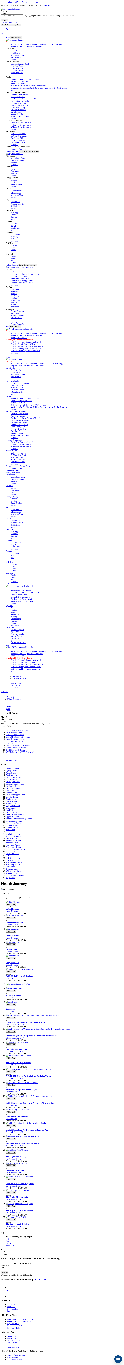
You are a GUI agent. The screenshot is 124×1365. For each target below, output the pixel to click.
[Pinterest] (7, 1296)
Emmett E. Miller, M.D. (18, 737)
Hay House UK (13, 1324)
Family (11, 799)
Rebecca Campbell (18, 315)
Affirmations (15, 289)
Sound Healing (16, 184)
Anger (11, 773)
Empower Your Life (18, 149)
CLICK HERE (40, 1279)
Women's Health (15, 875)
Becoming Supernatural (20, 64)
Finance (14, 173)
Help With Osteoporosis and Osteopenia (22, 1090)
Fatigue (11, 801)
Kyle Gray (15, 313)
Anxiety (14, 245)
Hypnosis (12, 817)
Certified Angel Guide (19, 276)
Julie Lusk (13, 743)
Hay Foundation (13, 1309)
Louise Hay (11, 1307)
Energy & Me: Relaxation (16, 1170)
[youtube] (7, 1294)
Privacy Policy (12, 1357)
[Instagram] (7, 1290)
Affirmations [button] (11, 475)
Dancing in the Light (14, 922)
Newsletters (16, 676)
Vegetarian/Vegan (17, 195)
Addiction (12, 769)
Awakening (15, 256)
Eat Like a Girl (16, 112)
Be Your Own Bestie (19, 103)
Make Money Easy (18, 108)
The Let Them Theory (19, 94)
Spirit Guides (14, 862)
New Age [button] (9, 529)
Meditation (13, 834)
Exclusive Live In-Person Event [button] (18, 466)
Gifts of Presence (12, 909)
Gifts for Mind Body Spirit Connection (25, 351)
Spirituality (15, 296)
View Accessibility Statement (28, 2)
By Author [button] (10, 627)
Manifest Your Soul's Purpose (22, 283)
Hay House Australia (15, 1326)
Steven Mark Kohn (16, 748)
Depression (13, 788)
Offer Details (12, 1343)
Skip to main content (9, 2)
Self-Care (12, 856)
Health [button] (8, 507)
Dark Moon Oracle (18, 142)
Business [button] (9, 486)
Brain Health (13, 777)
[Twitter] (7, 1292)
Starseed (14, 217)
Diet (10, 790)
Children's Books (17, 70)
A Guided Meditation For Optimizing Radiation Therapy (29, 1076)
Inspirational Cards (18, 55)
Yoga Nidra (10, 1009)
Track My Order (13, 1341)
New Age (12, 838)
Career (13, 169)
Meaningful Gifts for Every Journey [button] (19, 658)
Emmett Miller (14, 741)
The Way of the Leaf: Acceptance (19, 1211)
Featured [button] (9, 361)
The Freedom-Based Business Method (25, 99)
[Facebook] (7, 1287)
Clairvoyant (13, 782)
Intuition (14, 294)
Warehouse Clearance (19, 338)
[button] (3, 13)
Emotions (14, 291)
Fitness (11, 803)
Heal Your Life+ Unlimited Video (20, 1319)
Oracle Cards (16, 51)
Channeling (15, 215)
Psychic (11, 851)
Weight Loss (13, 871)
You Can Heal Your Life (20, 116)
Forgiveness (13, 806)
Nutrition (12, 843)
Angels (13, 226)
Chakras (14, 180)
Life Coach (13, 832)
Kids (10, 830)
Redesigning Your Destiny (21, 272)
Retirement (12, 854)
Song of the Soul (12, 963)
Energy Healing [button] (12, 497)
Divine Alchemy (12, 936)
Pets (12, 239)
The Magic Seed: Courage (16, 1157)
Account (4, 692)
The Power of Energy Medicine (23, 281)
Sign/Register (16, 683)
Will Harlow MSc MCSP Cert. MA (22, 752)
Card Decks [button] (10, 368)
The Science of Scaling (19, 105)
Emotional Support (16, 795)
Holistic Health (15, 814)
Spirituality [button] (10, 573)
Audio (8, 711)
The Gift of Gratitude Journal (22, 123)
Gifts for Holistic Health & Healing (24, 344)
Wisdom (14, 261)
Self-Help (12, 860)
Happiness (12, 812)
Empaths (12, 797)
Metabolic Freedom (18, 134)
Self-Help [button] (9, 562)
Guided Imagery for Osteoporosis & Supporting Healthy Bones (31, 1036)
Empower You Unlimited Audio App (25, 79)
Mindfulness (13, 836)
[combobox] (12, 15)
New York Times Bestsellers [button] (16, 411)
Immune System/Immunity (19, 819)
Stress (11, 867)
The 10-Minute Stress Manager (18, 1063)
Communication (17, 234)
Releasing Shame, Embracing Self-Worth (22, 1143)
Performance (13, 847)
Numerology (13, 841)
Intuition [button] (9, 540)
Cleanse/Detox (16, 191)
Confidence (13, 786)
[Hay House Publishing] (10, 9)
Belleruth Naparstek (17, 730)
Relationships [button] (11, 551)
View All (14, 60)
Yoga (10, 878)
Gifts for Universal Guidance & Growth (26, 342)
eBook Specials (17, 73)
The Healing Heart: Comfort (17, 1197)
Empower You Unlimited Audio (19, 1321)
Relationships (16, 300)
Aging (11, 771)
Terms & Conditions (15, 1359)
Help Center (15, 685)
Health (13, 305)
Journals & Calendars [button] (14, 440)
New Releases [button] (11, 451)
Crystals (14, 182)
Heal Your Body (17, 66)
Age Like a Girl (17, 138)
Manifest (14, 162)
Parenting (14, 237)
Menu (3, 33)
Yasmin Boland (16, 318)
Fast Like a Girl (17, 68)
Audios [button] (8, 396)
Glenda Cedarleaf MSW (18, 746)
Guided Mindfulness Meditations (19, 976)
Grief (13, 247)
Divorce (11, 793)
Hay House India (13, 1328)
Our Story (11, 1304)
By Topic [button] (9, 606)
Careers (10, 1311)
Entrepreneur (16, 171)
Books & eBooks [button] (12, 381)
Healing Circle (12, 949)
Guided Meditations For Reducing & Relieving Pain (27, 1130)
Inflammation (16, 193)
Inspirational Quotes (16, 823)
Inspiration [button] (10, 518)
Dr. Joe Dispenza (17, 311)
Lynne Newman (15, 739)
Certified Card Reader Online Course (25, 274)
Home (8, 706)
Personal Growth (17, 204)
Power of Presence (13, 995)
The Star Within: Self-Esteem (18, 1224)
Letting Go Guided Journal (21, 125)
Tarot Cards (15, 53)
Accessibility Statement (16, 1355)
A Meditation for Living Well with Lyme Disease (25, 1022)
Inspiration (15, 307)
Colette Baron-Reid (18, 324)
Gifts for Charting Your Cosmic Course (26, 348)
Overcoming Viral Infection (17, 1116)
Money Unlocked (17, 114)
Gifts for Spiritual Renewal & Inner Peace (27, 346)
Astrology (14, 213)
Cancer (11, 779)
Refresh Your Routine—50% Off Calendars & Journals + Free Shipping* (38, 44)
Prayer (13, 258)
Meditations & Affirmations (21, 81)
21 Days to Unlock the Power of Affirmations (28, 86)
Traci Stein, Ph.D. (15, 750)
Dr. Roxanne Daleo (16, 732)
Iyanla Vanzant (16, 322)
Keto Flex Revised (18, 97)
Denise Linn (15, 320)
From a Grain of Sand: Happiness (20, 1184)
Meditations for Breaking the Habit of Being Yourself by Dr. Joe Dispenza (39, 88)
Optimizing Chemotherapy (17, 1049)
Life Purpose (15, 202)
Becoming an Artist (18, 140)
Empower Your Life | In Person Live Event (27, 46)
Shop (8, 709)
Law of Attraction (17, 160)
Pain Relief (13, 845)
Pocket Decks (16, 57)
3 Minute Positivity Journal (21, 127)
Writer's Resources (19, 679)
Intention (12, 825)
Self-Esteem (15, 206)
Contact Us (15, 687)
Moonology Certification (20, 278)
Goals (11, 808)
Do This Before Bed (18, 110)
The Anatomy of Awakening (21, 101)
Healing (14, 298)
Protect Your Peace (18, 84)
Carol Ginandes (15, 735)
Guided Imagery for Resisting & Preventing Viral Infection (30, 1103)
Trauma (13, 250)
